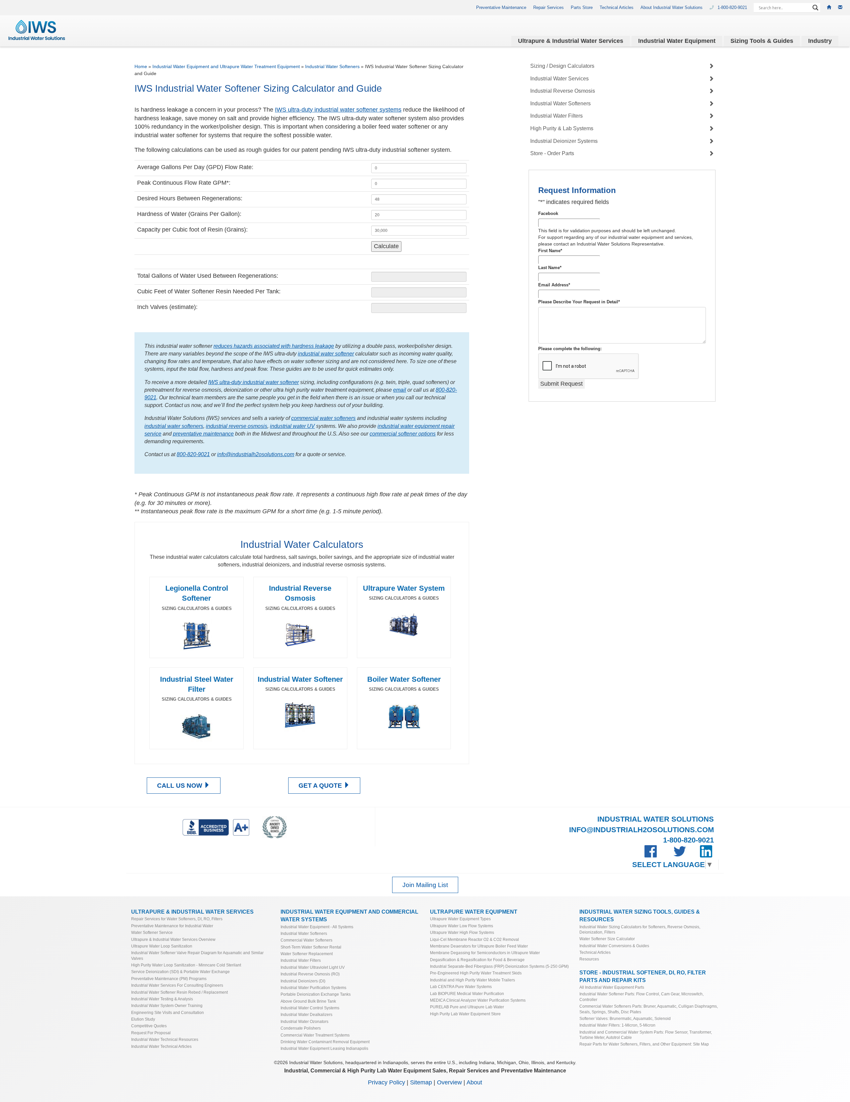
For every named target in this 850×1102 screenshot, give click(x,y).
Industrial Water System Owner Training (167, 1005)
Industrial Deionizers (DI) (303, 981)
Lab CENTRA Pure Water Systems (461, 986)
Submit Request (561, 383)
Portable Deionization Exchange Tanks (316, 994)
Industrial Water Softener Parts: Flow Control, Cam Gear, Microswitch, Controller (641, 996)
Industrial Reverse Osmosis (562, 91)
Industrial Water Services (559, 78)
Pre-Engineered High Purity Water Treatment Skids (476, 973)
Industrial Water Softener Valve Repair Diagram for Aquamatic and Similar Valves (197, 955)
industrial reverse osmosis (236, 426)
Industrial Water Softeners (332, 66)
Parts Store (582, 7)
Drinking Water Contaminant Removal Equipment (325, 1042)
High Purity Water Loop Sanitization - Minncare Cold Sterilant (186, 965)
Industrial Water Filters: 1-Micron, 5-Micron (617, 1025)
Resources (589, 959)
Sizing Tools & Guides (761, 41)
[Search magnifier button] (815, 7)
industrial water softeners (173, 426)
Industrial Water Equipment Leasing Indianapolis (324, 1048)
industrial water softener (326, 353)
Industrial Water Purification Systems (313, 987)
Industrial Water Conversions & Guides (614, 946)
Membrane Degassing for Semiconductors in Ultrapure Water (485, 953)
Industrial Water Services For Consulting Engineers (177, 985)
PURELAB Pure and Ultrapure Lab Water (467, 1007)
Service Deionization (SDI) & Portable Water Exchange (180, 971)
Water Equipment (677, 41)
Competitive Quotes (149, 1026)
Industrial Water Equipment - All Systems (317, 927)
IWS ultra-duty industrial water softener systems (338, 109)
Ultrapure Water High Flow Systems (462, 932)
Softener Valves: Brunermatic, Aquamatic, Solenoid (625, 1018)
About (474, 1082)
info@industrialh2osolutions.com (255, 454)
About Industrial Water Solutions (671, 7)
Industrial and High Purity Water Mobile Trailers (472, 980)
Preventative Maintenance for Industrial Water (172, 926)
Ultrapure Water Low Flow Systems (461, 926)
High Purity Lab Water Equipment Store (465, 1014)
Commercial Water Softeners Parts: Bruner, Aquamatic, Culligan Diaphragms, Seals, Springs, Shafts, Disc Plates (648, 1009)
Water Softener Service (152, 932)
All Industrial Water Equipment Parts (611, 987)
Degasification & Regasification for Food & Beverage (477, 959)
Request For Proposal (151, 1033)
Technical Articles (617, 7)
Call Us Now (180, 785)
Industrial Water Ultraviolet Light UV (313, 967)
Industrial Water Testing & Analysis (162, 999)
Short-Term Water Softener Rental (311, 947)
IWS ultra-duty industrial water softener (253, 382)
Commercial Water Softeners (306, 940)
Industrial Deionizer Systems (564, 141)
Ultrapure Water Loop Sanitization (161, 946)
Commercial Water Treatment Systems (315, 1035)
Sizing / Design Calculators (562, 66)
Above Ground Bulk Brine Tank (308, 1001)
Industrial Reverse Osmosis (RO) (310, 974)
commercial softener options (403, 434)
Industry (820, 41)
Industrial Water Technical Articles (161, 1046)
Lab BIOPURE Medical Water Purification (467, 993)
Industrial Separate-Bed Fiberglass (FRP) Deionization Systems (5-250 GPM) (499, 966)
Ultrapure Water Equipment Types (460, 919)
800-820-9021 (193, 454)
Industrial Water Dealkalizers (306, 1014)
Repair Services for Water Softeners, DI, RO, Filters (176, 919)
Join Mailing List (425, 884)
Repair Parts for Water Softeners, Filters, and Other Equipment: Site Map (644, 1044)
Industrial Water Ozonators (304, 1021)
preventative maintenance (203, 434)
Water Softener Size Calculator (607, 939)
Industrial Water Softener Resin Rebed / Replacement (179, 992)
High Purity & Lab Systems (561, 128)
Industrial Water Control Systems (310, 1008)
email (399, 390)
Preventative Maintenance (501, 7)
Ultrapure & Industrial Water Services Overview (173, 939)
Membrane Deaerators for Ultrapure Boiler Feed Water (479, 946)
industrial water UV (292, 426)
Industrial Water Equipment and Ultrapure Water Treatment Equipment (226, 66)
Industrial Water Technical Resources (164, 1039)
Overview (449, 1082)
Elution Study (143, 1019)
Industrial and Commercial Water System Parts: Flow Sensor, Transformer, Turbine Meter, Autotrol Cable (645, 1035)
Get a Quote (321, 785)
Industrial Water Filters (556, 116)
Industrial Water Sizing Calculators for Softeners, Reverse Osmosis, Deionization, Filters (639, 929)
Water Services (570, 41)
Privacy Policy (386, 1082)
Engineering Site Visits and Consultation (167, 1012)
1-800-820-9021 (733, 7)
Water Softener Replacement (307, 954)
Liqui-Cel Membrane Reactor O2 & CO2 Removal (474, 939)
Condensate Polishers (301, 1028)
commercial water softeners (323, 418)
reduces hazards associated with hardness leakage (273, 346)
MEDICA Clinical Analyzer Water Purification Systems (478, 1000)
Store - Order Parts (552, 153)
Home (140, 66)
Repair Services (548, 7)
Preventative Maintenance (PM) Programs (169, 978)
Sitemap (421, 1082)
